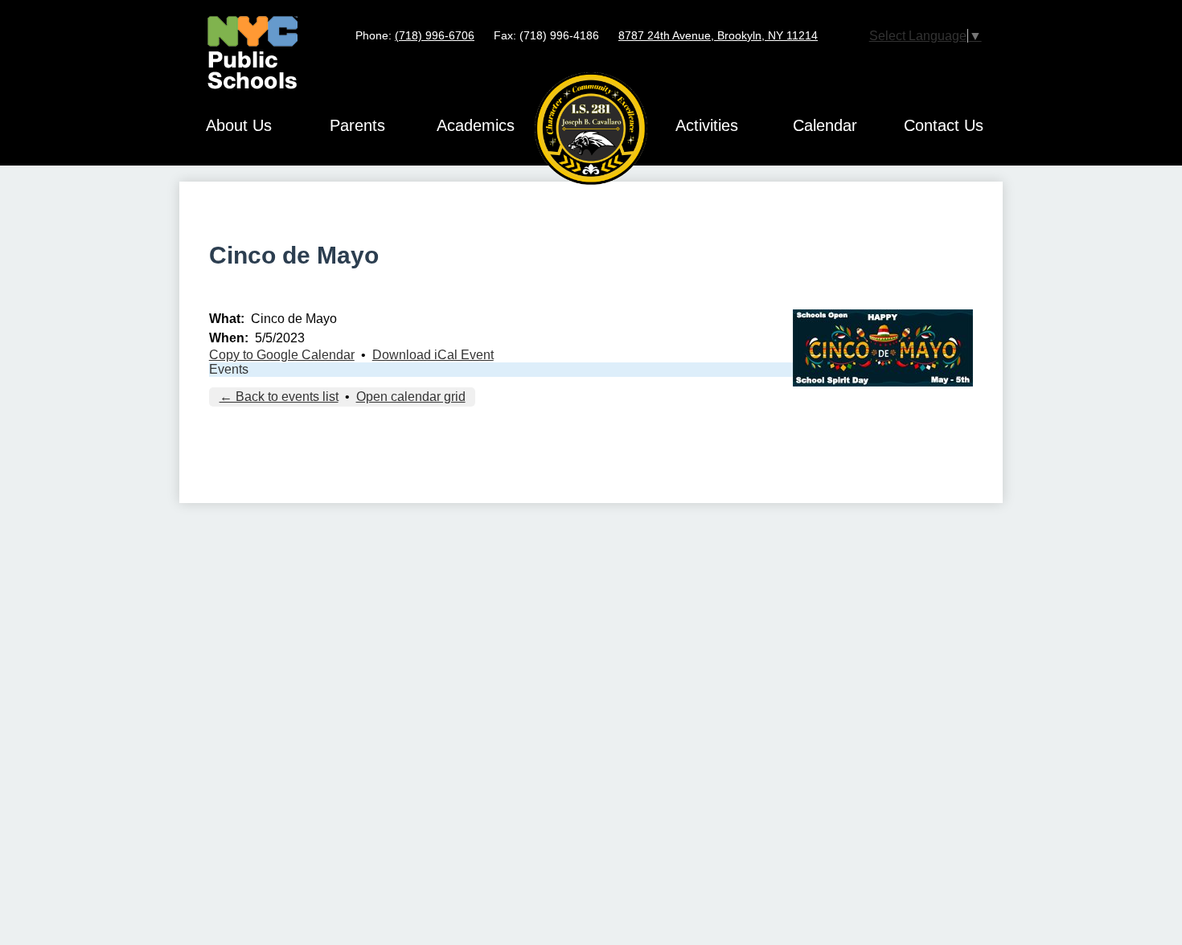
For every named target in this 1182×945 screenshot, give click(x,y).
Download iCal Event (433, 355)
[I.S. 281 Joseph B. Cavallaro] (591, 128)
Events (228, 369)
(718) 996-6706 (434, 35)
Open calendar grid (411, 396)
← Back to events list (279, 396)
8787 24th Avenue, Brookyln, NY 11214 (718, 35)
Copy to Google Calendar (282, 355)
